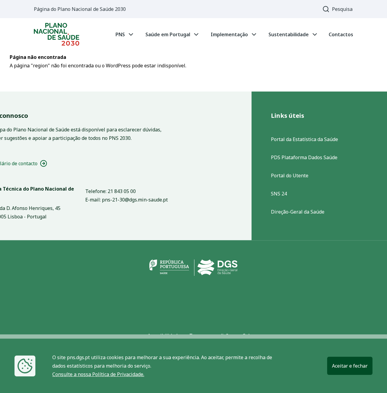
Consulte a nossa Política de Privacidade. (98, 374)
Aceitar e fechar (350, 365)
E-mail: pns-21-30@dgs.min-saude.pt (126, 199)
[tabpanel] (193, 34)
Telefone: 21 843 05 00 (110, 191)
